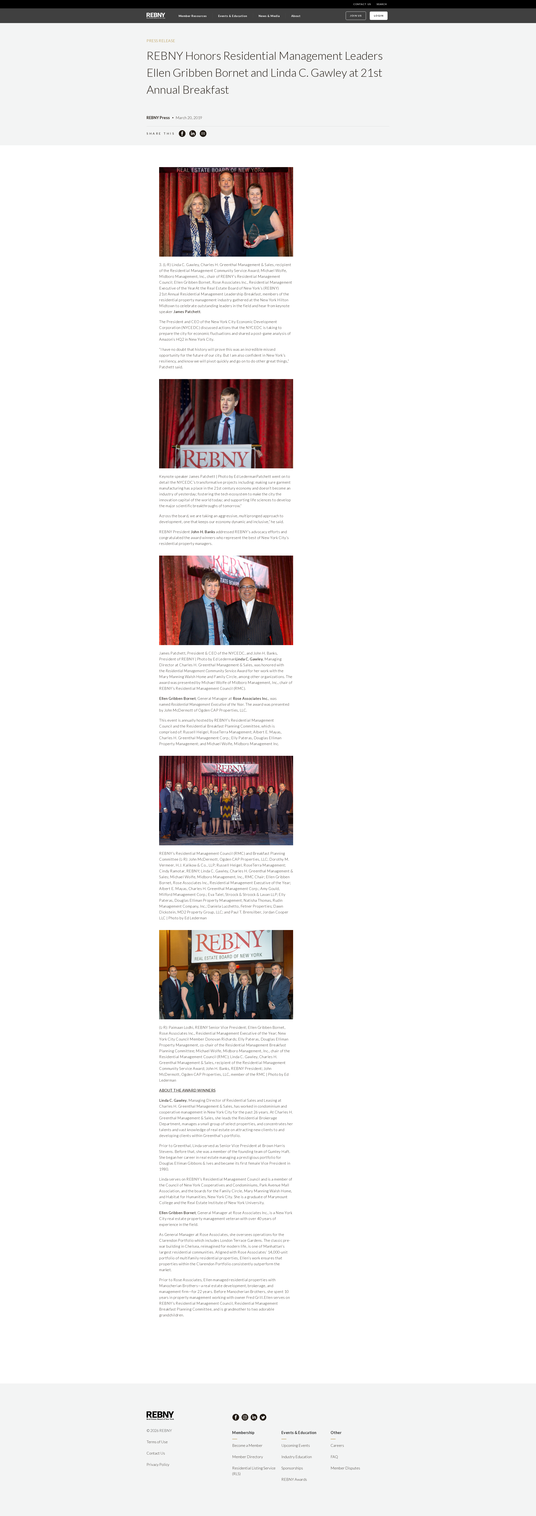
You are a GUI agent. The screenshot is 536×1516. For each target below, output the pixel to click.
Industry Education (296, 1456)
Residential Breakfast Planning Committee (223, 726)
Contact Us (362, 4)
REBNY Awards (294, 1479)
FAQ (334, 1456)
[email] (203, 133)
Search (381, 4)
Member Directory (247, 1456)
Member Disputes (345, 1468)
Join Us (356, 15)
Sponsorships (292, 1468)
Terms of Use (157, 1441)
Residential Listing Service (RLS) (254, 1471)
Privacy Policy (158, 1464)
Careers (337, 1445)
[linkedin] (192, 133)
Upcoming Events (295, 1445)
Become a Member (247, 1445)
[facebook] (182, 133)
